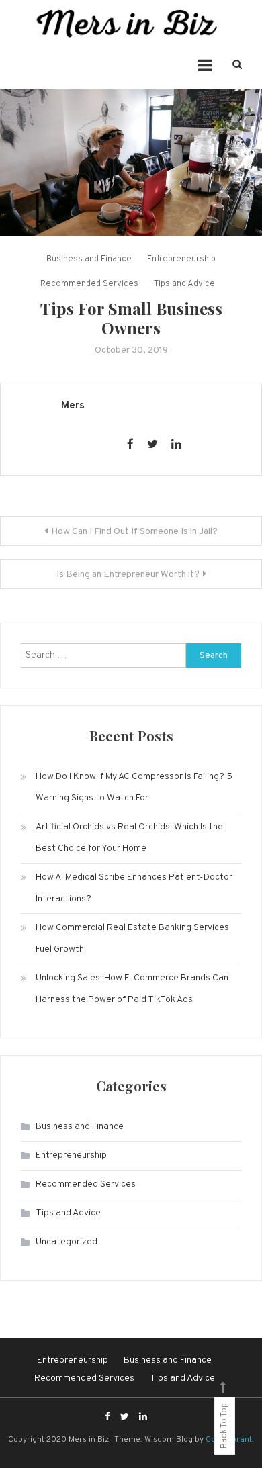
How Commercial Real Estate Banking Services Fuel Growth (132, 938)
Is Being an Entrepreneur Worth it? (128, 574)
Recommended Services (89, 284)
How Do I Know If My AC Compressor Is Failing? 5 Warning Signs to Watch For (134, 787)
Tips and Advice (184, 284)
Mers (73, 406)
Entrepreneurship (181, 259)
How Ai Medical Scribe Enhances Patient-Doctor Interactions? (134, 888)
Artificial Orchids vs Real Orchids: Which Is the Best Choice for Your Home (129, 837)
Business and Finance (89, 259)
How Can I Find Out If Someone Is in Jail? (134, 531)
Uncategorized (66, 1242)
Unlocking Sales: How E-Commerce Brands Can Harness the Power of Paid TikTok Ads (132, 988)
